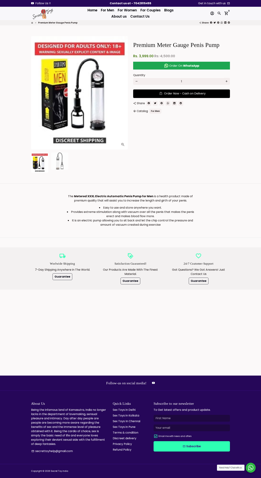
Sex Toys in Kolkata (126, 415)
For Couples (150, 10)
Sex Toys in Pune (124, 427)
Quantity (139, 75)
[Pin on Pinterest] (218, 22)
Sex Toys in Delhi (124, 410)
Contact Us (140, 16)
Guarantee (62, 277)
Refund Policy (122, 450)
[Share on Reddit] (229, 22)
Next (123, 92)
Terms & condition (125, 433)
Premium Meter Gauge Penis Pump (58, 22)
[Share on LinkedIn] (225, 22)
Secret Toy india (59, 470)
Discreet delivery (124, 438)
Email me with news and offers (175, 436)
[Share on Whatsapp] (222, 22)
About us (119, 16)
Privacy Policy (122, 444)
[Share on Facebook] (211, 22)
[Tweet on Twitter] (215, 22)
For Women (127, 10)
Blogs (169, 10)
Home (92, 10)
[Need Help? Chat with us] (251, 468)
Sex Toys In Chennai (126, 421)
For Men (107, 10)
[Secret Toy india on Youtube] (32, 3)
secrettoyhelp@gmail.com (52, 451)
